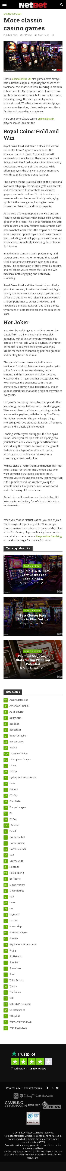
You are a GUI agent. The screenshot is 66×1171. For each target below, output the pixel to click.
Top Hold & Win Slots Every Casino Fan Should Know (33, 575)
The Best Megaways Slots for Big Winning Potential (33, 660)
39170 (42, 1142)
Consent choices (33, 1087)
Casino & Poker (12, 13)
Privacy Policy (13, 1087)
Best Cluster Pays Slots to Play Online (33, 617)
